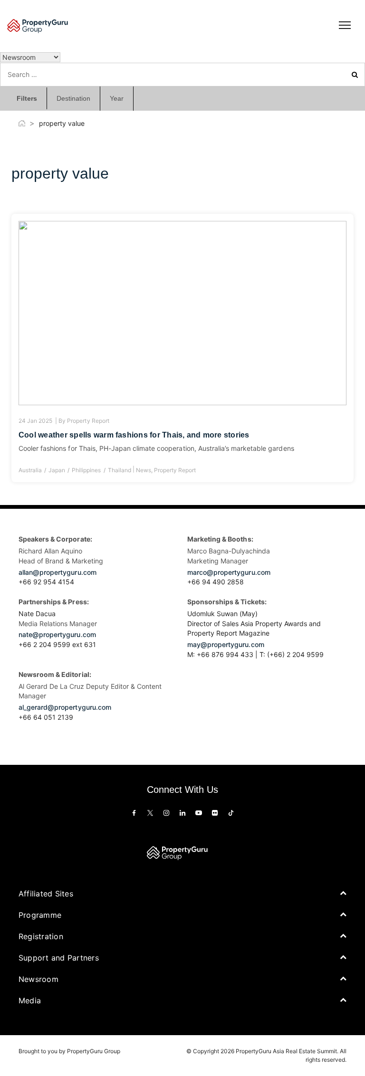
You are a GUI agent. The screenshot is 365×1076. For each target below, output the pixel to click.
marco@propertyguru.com (228, 572)
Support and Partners (59, 957)
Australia (30, 470)
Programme (40, 915)
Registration (41, 936)
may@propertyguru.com (225, 644)
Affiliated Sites (46, 893)
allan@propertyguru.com (57, 572)
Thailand (119, 470)
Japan (56, 470)
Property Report (88, 420)
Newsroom (38, 979)
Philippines (86, 470)
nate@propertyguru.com (57, 634)
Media (30, 1000)
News (143, 470)
